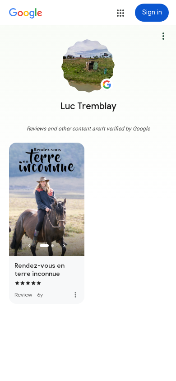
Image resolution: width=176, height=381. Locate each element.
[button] (120, 13)
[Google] (25, 13)
